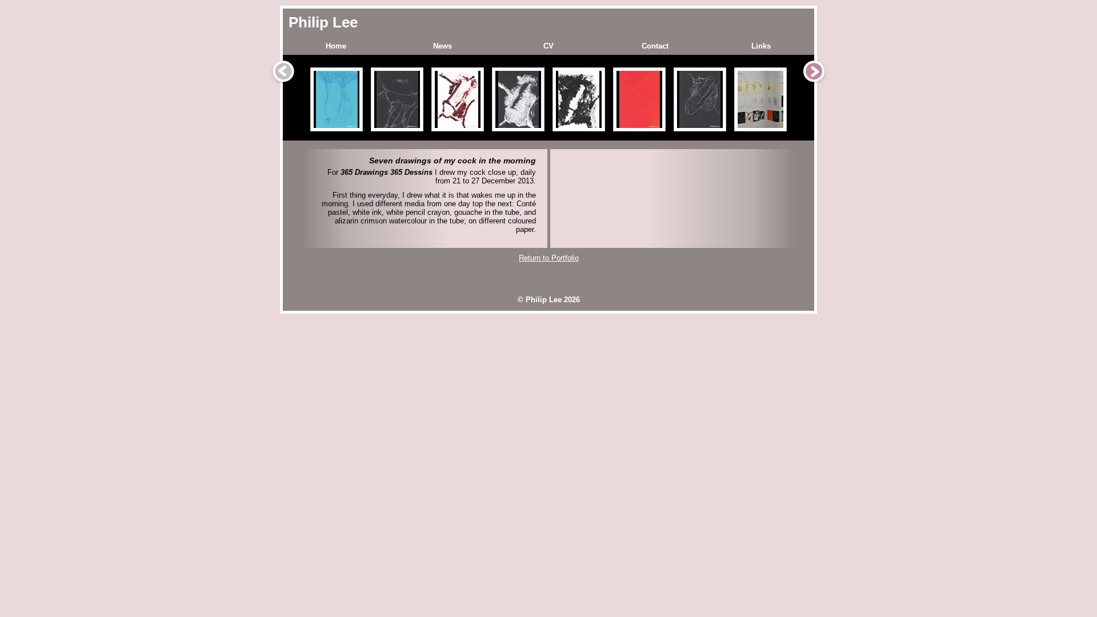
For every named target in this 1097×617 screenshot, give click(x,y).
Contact (655, 46)
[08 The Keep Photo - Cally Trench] (760, 99)
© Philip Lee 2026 (549, 299)
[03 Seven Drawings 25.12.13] (457, 99)
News (442, 46)
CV (548, 46)
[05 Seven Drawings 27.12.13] (578, 99)
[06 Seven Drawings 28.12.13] (639, 99)
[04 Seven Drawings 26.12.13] (518, 99)
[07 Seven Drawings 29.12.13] (700, 99)
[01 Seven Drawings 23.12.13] (336, 99)
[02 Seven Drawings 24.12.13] (397, 99)
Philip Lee (323, 22)
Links (761, 46)
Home (336, 46)
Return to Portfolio (549, 258)
